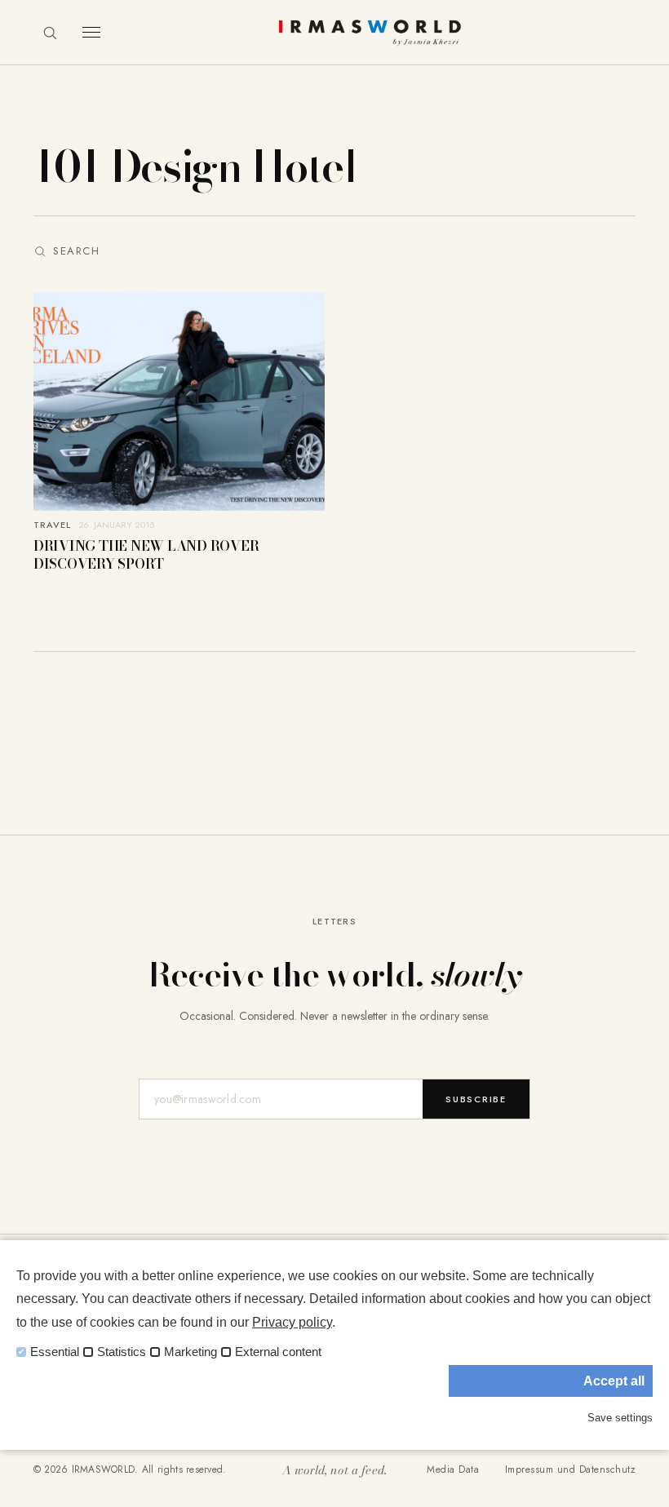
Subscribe (476, 1099)
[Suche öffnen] (49, 32)
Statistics (121, 1352)
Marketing (190, 1352)
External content (278, 1352)
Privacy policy (292, 1322)
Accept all (614, 1381)
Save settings (620, 1418)
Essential (54, 1352)
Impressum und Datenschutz (570, 1469)
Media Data (453, 1469)
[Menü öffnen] (91, 32)
